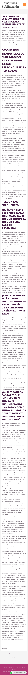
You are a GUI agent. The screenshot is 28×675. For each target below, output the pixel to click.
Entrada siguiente (14, 658)
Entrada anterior (14, 654)
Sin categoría (6, 27)
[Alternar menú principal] (24, 4)
